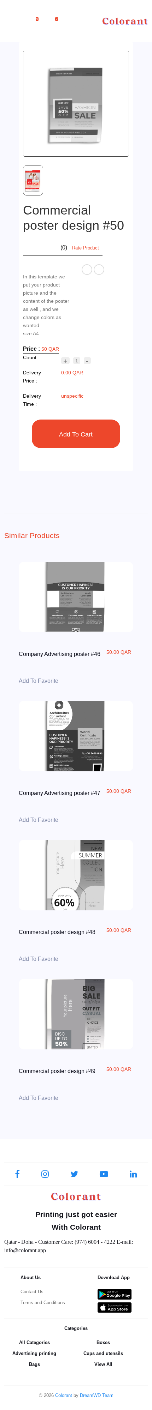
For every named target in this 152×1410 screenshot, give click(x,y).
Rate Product (85, 248)
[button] (39, 21)
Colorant (63, 1395)
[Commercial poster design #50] (76, 104)
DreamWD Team (96, 1395)
